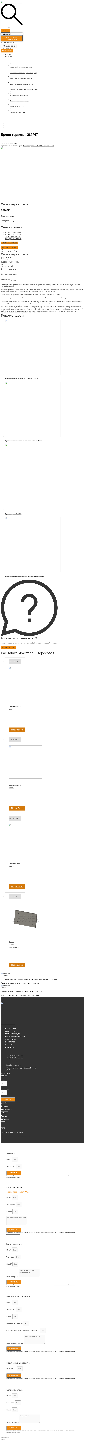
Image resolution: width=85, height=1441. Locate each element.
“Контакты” (32, 311)
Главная (4, 140)
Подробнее (17, 730)
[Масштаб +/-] (8, 1437)
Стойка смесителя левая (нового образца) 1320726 (21, 378)
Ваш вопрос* (12, 1277)
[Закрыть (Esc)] (2, 1437)
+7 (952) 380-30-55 (7, 42)
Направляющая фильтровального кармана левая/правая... (24, 576)
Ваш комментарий (15, 1343)
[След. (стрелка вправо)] (4, 1439)
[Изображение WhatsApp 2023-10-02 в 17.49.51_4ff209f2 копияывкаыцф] (28, 201)
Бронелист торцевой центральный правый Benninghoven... (24, 441)
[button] (9, 243)
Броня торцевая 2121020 (13, 514)
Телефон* (5, 1089)
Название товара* (14, 1323)
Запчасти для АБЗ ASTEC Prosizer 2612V (38, 146)
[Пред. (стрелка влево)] (2, 1439)
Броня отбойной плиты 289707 (14, 944)
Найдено (6, 34)
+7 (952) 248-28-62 (8, 46)
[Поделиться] (4, 1437)
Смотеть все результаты (11, 38)
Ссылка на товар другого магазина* (23, 1330)
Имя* (3, 1080)
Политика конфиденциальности (16, 1137)
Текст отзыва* (12, 1422)
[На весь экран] (6, 1437)
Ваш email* (11, 1369)
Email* (9, 1212)
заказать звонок (12, 1061)
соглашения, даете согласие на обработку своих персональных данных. (5, 1116)
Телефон (10, 1257)
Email (9, 1410)
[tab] (42, 250)
